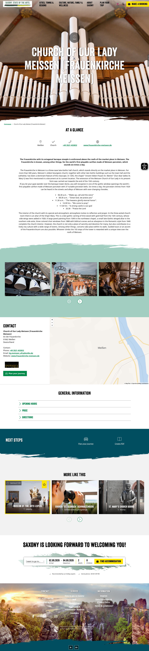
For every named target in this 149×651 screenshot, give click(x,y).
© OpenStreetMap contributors (139, 383)
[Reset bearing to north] (52, 325)
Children (89, 563)
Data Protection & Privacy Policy (103, 600)
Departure (66, 563)
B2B (74, 599)
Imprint (103, 596)
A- (71, 647)
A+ (76, 647)
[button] (15, 373)
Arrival (51, 563)
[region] (99, 350)
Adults (80, 563)
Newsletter (74, 603)
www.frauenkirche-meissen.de (98, 145)
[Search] (123, 4)
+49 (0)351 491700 (45, 598)
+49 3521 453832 (70, 145)
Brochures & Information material (74, 608)
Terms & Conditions (104, 606)
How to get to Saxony (74, 596)
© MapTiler (127, 383)
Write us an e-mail (45, 602)
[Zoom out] (52, 322)
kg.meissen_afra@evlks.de (21, 353)
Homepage (7, 124)
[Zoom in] (52, 319)
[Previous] (69, 301)
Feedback (74, 613)
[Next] (79, 301)
